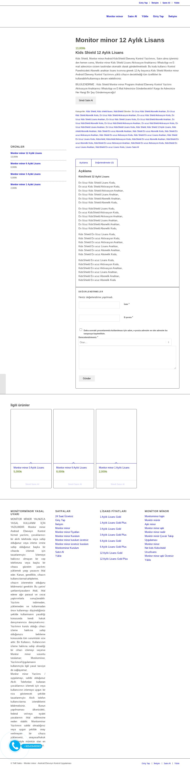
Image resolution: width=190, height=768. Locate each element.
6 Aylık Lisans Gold (110, 541)
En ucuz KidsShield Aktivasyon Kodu (158, 123)
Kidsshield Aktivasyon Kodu (118, 139)
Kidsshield (100, 139)
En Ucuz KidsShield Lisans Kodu (120, 127)
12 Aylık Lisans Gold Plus (114, 558)
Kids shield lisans (105, 111)
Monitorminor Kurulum (67, 548)
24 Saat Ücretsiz (64, 516)
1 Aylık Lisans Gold (110, 516)
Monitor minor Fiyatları (67, 532)
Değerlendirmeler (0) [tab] (104, 163)
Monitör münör (152, 520)
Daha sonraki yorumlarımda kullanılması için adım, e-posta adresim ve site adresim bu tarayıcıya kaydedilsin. (126, 332)
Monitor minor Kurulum (67, 536)
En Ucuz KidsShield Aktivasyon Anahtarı (122, 123)
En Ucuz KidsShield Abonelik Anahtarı (154, 119)
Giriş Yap (143, 3)
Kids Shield (91, 111)
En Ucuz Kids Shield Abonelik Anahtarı (149, 111)
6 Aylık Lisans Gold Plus (113, 546)
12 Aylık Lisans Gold (111, 553)
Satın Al (166, 3)
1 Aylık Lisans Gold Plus (113, 522)
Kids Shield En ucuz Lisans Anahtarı (150, 135)
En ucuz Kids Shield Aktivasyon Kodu (154, 115)
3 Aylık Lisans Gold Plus (113, 534)
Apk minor (150, 524)
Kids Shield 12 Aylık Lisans (159, 127)
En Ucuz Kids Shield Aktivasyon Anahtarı (118, 115)
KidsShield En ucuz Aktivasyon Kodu (147, 143)
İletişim (155, 3)
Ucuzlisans (151, 552)
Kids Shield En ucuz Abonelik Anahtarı (115, 131)
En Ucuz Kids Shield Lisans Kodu (121, 119)
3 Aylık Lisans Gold (110, 528)
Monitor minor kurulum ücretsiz (72, 540)
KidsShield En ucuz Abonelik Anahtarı (148, 139)
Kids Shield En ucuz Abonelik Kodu (148, 131)
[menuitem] (143, 3)
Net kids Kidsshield (155, 548)
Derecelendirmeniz (88, 337)
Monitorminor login (154, 516)
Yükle (176, 3)
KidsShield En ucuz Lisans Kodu (110, 147)
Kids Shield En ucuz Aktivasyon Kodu (116, 135)
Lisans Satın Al (132, 147)
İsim (127, 304)
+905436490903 (32, 746)
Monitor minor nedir (155, 532)
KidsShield (118, 111)
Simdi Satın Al (86, 100)
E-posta (128, 317)
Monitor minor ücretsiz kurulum (72, 544)
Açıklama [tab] (83, 163)
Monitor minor (62, 528)
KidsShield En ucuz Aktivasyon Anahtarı (112, 143)
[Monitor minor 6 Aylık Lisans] (3, 384)
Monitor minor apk (154, 528)
